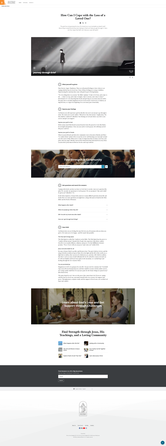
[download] (132, 77)
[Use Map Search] (103, 166)
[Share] (130, 77)
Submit (61, 380)
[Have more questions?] (162, 442)
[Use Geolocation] (106, 166)
